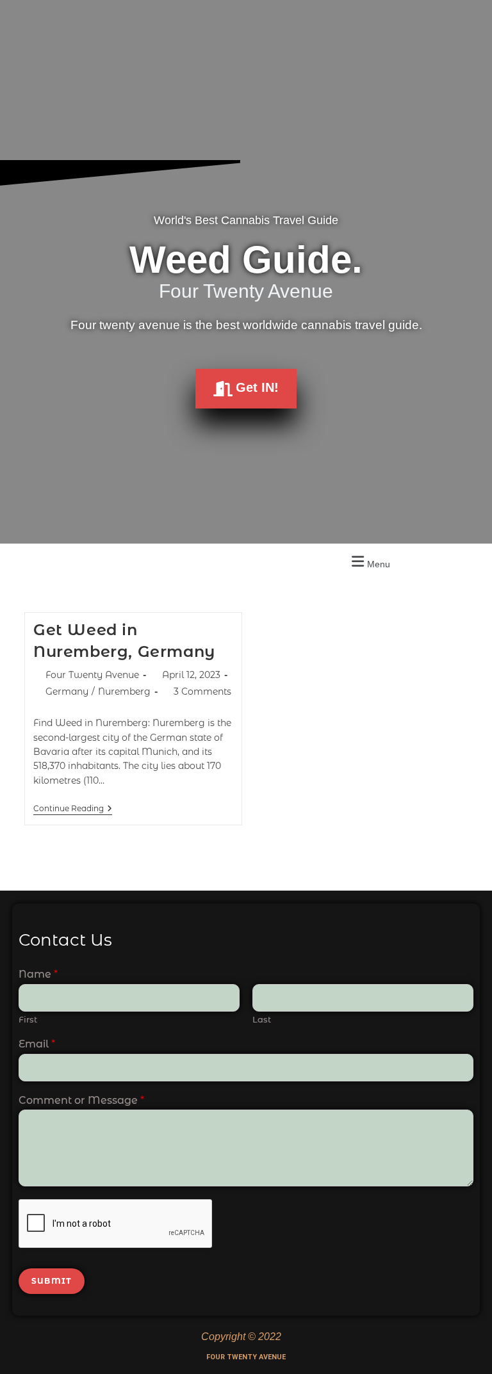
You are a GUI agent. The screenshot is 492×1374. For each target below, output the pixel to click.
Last (261, 1019)
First (28, 1019)
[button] (369, 562)
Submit (51, 1281)
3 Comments (202, 691)
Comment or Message (81, 1100)
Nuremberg (124, 691)
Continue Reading (72, 808)
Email (37, 1044)
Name (38, 974)
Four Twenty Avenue (92, 675)
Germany (66, 691)
